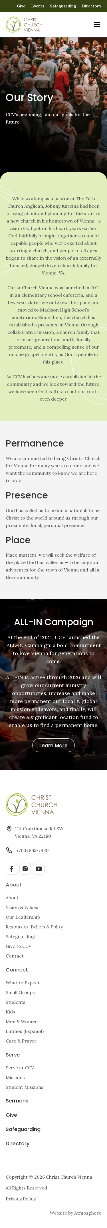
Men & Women (22, 1021)
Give (21, 6)
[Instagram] (25, 868)
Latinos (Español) (25, 1031)
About (12, 897)
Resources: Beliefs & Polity (34, 927)
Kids (10, 1012)
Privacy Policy (21, 1198)
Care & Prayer (21, 1041)
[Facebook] (11, 868)
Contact (15, 956)
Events (37, 6)
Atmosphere (87, 1213)
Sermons (17, 1101)
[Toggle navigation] (97, 24)
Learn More (53, 746)
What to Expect (23, 982)
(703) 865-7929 (33, 850)
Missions (15, 1077)
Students (15, 1002)
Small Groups (20, 992)
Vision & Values (22, 907)
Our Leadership (23, 917)
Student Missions (24, 1087)
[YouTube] (39, 868)
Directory (91, 6)
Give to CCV (18, 946)
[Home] (24, 25)
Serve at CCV (20, 1068)
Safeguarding (63, 6)
